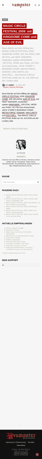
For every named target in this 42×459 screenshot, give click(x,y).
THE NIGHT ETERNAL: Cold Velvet (17, 243)
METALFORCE (9, 113)
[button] (3, 5)
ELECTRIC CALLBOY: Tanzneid (16, 245)
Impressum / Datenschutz (16, 442)
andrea (21, 156)
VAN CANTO (31, 113)
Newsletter (21, 445)
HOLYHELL (11, 115)
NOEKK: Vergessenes (13, 240)
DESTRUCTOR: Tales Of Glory (16, 241)
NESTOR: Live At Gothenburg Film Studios (20, 236)
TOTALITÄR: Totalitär (13, 238)
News (5, 19)
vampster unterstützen (21, 453)
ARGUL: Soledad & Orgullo (15, 228)
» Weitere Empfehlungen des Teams (14, 253)
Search (38, 182)
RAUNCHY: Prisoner (12, 230)
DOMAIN (21, 113)
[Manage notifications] (37, 454)
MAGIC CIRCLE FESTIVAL (13, 87)
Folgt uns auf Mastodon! (21, 455)
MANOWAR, (15, 104)
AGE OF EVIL (29, 99)
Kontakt (31, 442)
